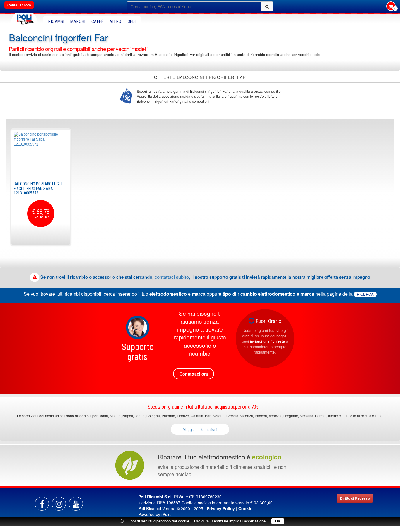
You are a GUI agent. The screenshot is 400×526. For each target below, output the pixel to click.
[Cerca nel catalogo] (267, 6)
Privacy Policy (221, 508)
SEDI (132, 21)
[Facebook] (42, 504)
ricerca (365, 294)
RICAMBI (56, 21)
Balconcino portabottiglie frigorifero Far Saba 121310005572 (39, 188)
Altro (116, 21)
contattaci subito (172, 277)
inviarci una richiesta (267, 341)
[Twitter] (76, 504)
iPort (166, 514)
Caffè (97, 21)
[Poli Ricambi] (24, 18)
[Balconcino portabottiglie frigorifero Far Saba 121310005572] (41, 154)
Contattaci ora (19, 5)
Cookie (245, 508)
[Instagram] (59, 504)
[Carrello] (391, 7)
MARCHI (78, 21)
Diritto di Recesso (355, 498)
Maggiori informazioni (200, 429)
